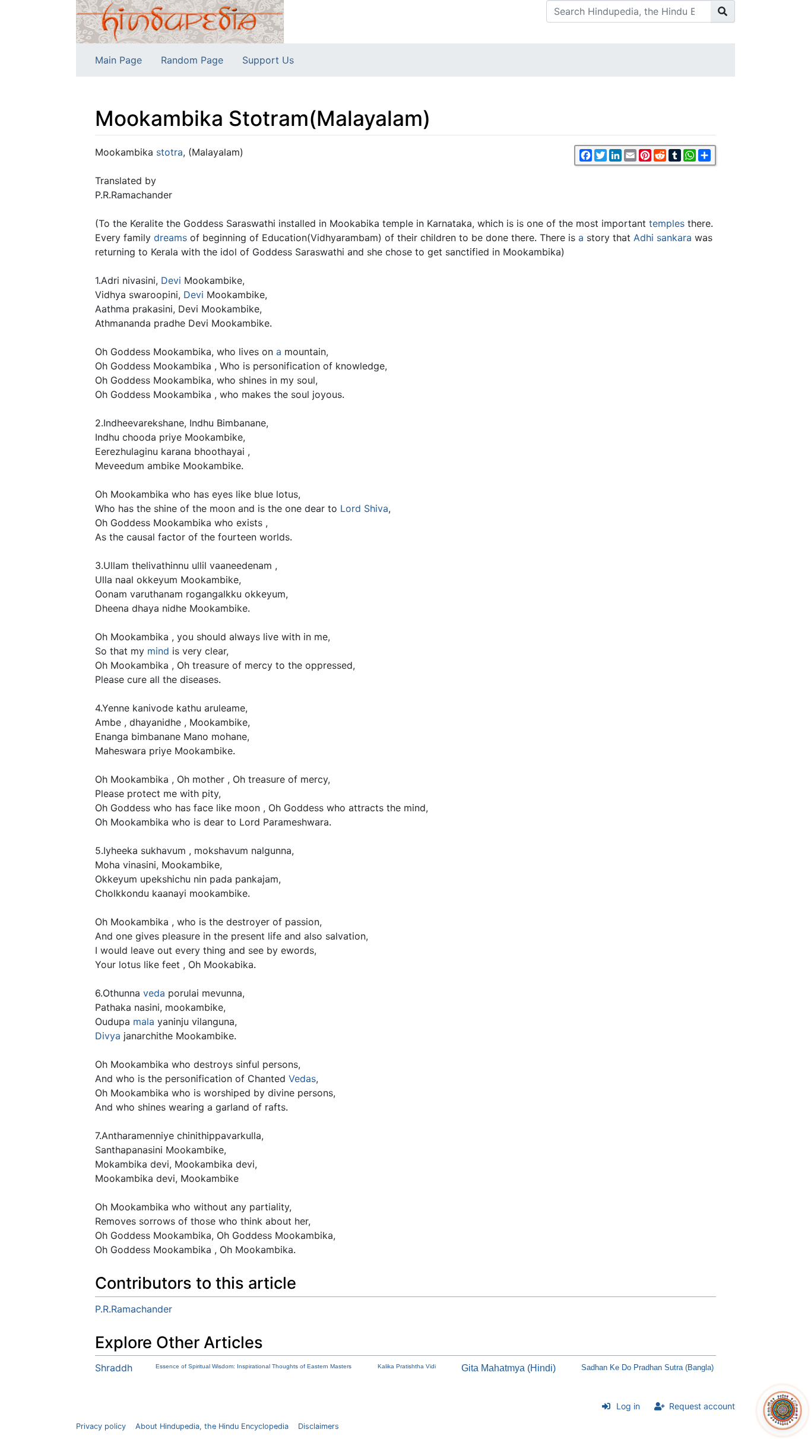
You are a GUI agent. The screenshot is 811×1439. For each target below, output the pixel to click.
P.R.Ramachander (133, 1309)
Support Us (268, 60)
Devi (171, 280)
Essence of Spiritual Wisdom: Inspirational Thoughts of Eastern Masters (253, 1366)
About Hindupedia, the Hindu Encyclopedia (212, 1426)
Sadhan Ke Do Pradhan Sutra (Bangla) (647, 1367)
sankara (674, 237)
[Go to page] (723, 11)
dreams (170, 237)
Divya (108, 1036)
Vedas (302, 1078)
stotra (169, 152)
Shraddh (113, 1368)
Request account (702, 1406)
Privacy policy (101, 1426)
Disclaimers (318, 1426)
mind (158, 651)
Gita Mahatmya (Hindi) (508, 1368)
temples (667, 223)
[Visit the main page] (180, 21)
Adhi (643, 237)
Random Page (192, 60)
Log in (628, 1406)
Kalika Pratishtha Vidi (407, 1366)
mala (143, 1021)
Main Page (118, 60)
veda (154, 993)
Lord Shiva (364, 508)
